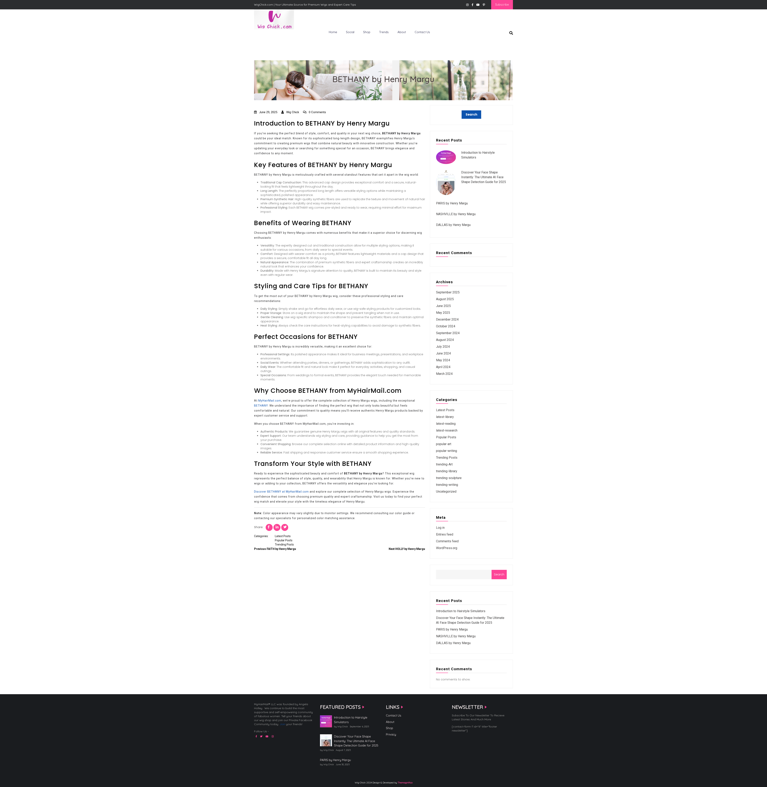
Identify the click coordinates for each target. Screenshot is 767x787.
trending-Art (444, 464)
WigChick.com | (268, 36)
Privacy (391, 734)
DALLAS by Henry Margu (453, 225)
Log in (440, 528)
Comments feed (447, 541)
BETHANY (261, 405)
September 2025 (448, 292)
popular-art (443, 444)
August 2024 (445, 340)
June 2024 (443, 353)
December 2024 (447, 319)
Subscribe (502, 4)
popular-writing (446, 451)
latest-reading (446, 424)
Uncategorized (446, 491)
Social (350, 32)
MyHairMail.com (269, 400)
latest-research (446, 430)
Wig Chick (292, 112)
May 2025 (443, 313)
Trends (384, 32)
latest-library (445, 417)
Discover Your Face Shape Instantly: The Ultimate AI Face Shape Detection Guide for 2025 (483, 177)
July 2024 (443, 346)
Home (333, 32)
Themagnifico (404, 782)
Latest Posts (283, 536)
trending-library (446, 471)
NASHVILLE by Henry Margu (456, 214)
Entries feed (444, 534)
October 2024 (445, 326)
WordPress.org (446, 548)
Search (499, 574)
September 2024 (448, 333)
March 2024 (444, 374)
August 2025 (445, 299)
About (401, 32)
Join (282, 724)
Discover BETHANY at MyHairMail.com (281, 491)
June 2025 (443, 306)
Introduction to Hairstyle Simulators (460, 611)
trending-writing (447, 485)
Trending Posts (284, 544)
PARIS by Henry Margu (452, 203)
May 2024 (443, 360)
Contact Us (422, 32)
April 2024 (443, 367)
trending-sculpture (449, 478)
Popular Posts (283, 540)
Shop (366, 32)
